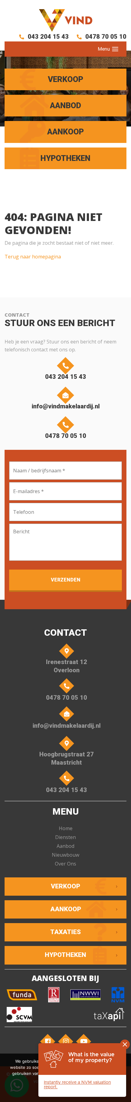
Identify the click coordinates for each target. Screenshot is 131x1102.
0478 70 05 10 (105, 36)
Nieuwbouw (65, 854)
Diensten (65, 837)
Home (66, 828)
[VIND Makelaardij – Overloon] (65, 20)
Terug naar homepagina (33, 256)
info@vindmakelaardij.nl (66, 406)
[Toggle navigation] (115, 49)
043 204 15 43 (47, 36)
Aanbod (65, 846)
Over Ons (65, 863)
